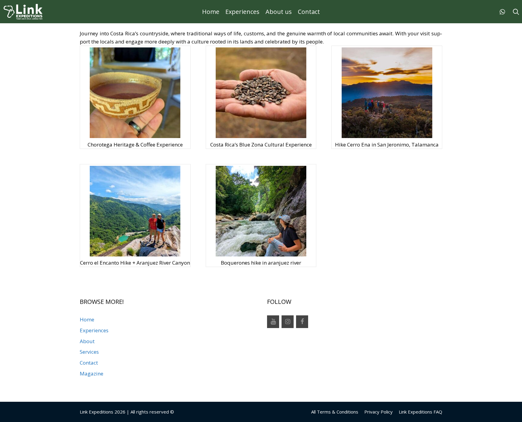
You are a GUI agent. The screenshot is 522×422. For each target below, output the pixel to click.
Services (89, 351)
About (87, 341)
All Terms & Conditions (334, 412)
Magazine (91, 373)
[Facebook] (302, 321)
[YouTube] (273, 321)
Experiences (242, 12)
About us (279, 12)
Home (210, 12)
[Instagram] (288, 321)
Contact (309, 12)
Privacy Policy (378, 412)
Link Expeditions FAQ (420, 412)
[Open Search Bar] (516, 11)
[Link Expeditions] (23, 11)
